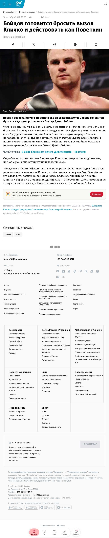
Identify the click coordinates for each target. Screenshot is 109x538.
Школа (78, 383)
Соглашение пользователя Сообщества (50, 304)
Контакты (77, 285)
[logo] (18, 4)
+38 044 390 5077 (65, 259)
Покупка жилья (16, 415)
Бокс (44, 411)
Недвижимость (17, 407)
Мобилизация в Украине (88, 330)
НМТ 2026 (79, 386)
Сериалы (46, 391)
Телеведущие (10, 304)
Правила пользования (14, 313)
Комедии (46, 387)
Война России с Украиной (56, 330)
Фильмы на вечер (50, 383)
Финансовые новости (19, 383)
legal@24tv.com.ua (41, 495)
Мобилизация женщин (85, 344)
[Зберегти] (96, 44)
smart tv (47, 507)
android (15, 507)
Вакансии (77, 290)
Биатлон (46, 423)
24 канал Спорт (10, 12)
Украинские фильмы (51, 379)
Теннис (45, 419)
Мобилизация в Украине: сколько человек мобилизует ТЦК (88, 359)
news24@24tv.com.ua (15, 259)
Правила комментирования (51, 309)
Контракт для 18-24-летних (87, 348)
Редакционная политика (15, 295)
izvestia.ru (20, 37)
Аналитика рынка (17, 411)
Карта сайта (78, 304)
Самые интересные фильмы (55, 376)
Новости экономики (20, 372)
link (57, 271)
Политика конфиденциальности (53, 285)
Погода (12, 353)
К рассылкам (90, 444)
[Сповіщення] (105, 4)
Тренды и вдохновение (19, 419)
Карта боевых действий (53, 337)
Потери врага (48, 360)
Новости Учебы (83, 372)
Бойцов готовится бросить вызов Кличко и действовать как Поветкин (68, 12)
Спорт (45, 407)
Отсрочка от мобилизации (87, 352)
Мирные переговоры (51, 341)
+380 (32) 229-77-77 (24, 492)
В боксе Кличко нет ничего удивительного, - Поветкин (54, 152)
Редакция (8, 290)
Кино (44, 372)
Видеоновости (15, 345)
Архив (75, 299)
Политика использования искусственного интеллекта (51, 291)
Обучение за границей (85, 394)
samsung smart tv (64, 507)
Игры (75, 309)
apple (31, 507)
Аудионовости (15, 349)
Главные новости (17, 333)
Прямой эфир (15, 341)
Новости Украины (27, 12)
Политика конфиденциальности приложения (53, 297)
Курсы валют (15, 379)
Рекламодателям (11, 309)
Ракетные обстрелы (51, 333)
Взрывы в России (50, 356)
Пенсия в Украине (17, 398)
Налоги (12, 394)
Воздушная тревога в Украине (56, 345)
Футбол (45, 415)
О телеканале (10, 299)
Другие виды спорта (51, 427)
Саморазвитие (81, 390)
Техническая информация (50, 314)
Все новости (15, 330)
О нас (6, 285)
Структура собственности (84, 295)
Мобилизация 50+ (83, 341)
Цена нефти (14, 376)
